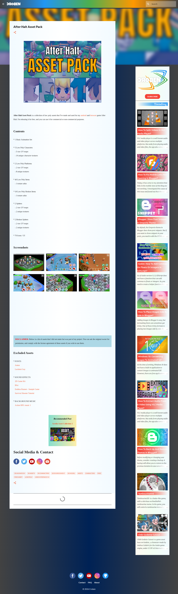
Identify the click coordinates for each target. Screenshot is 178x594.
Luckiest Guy (20, 369)
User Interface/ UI (42, 477)
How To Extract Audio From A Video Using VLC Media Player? (151, 404)
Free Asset (18, 477)
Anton (17, 365)
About (97, 582)
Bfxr (16, 385)
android (83, 115)
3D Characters (43, 473)
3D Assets (31, 473)
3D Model (71, 473)
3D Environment (58, 473)
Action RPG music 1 (23, 405)
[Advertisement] (62, 529)
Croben (13, 4)
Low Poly (28, 477)
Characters (90, 473)
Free (99, 473)
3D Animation (19, 473)
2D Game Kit (20, 381)
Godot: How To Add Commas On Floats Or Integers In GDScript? (152, 267)
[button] (14, 32)
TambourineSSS (146, 493)
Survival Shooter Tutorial (24, 393)
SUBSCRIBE (152, 96)
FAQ (90, 582)
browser (93, 115)
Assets (80, 473)
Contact (82, 582)
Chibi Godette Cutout (149, 534)
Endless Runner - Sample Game (27, 389)
